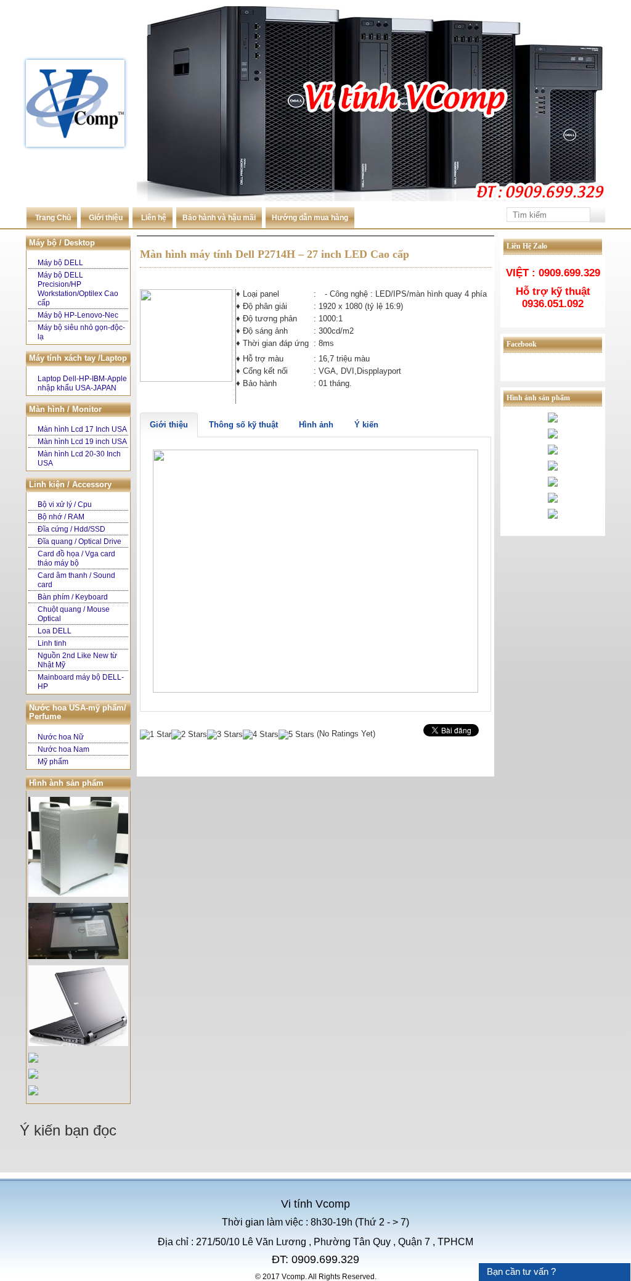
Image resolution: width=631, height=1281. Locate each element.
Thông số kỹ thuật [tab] (243, 424)
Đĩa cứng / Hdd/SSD (71, 529)
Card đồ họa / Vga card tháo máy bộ (76, 558)
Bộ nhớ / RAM (61, 517)
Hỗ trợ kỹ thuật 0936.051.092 (553, 298)
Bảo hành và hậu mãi (219, 217)
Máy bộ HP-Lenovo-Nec (78, 315)
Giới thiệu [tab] (169, 424)
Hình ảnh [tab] (316, 424)
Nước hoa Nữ (61, 737)
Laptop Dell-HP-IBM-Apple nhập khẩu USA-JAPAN (82, 383)
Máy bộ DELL (60, 262)
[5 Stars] (296, 734)
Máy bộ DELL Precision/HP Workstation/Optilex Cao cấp (78, 289)
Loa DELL (54, 631)
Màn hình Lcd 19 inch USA (82, 441)
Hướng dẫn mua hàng (310, 217)
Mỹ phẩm (53, 761)
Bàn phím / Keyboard (73, 597)
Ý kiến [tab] (366, 424)
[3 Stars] (225, 734)
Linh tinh (52, 643)
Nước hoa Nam (63, 749)
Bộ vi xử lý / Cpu (65, 504)
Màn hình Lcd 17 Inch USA (82, 429)
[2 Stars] (189, 734)
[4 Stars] (261, 734)
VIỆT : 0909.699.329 (553, 273)
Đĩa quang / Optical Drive (79, 541)
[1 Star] (155, 734)
